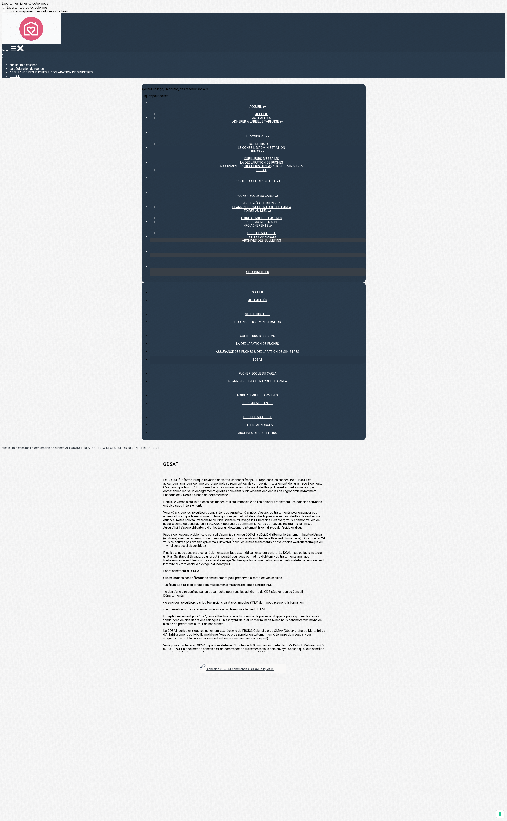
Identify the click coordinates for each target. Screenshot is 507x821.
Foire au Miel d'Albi (261, 222)
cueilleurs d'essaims (23, 65)
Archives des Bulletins (261, 240)
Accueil (261, 114)
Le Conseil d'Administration (261, 148)
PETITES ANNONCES (261, 237)
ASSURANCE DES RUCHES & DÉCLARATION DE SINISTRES (51, 72)
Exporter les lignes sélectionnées (25, 3)
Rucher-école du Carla (261, 203)
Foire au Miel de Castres (261, 218)
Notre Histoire (261, 144)
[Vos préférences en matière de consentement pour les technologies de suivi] (500, 814)
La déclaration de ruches (27, 69)
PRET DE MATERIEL (261, 233)
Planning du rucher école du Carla (261, 207)
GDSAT (15, 76)
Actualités (261, 118)
